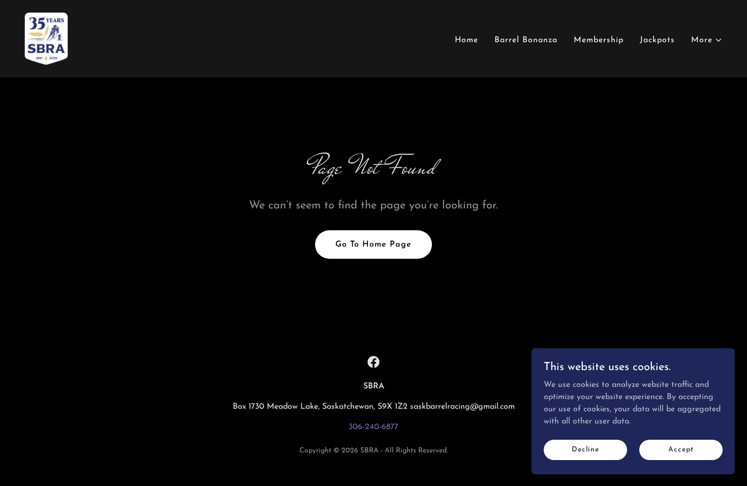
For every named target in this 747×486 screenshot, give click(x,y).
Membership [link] (599, 40)
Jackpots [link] (657, 40)
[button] (707, 40)
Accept (680, 449)
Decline (585, 449)
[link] (46, 38)
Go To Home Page (373, 244)
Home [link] (466, 40)
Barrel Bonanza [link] (525, 40)
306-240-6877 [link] (373, 427)
